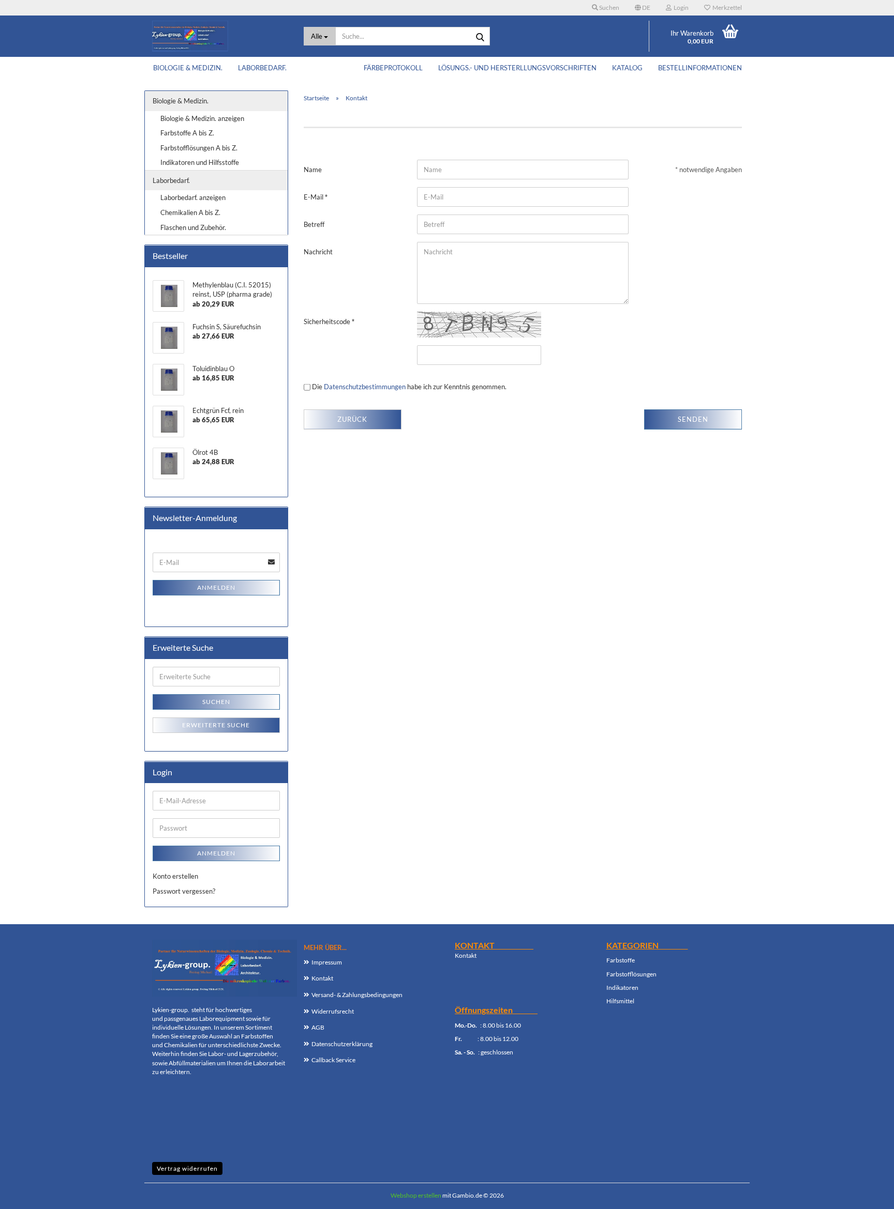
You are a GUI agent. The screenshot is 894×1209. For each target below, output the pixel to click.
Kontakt (322, 978)
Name (313, 169)
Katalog (627, 68)
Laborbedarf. (262, 68)
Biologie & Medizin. (187, 68)
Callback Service (333, 1060)
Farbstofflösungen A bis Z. (198, 148)
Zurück (352, 419)
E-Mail (314, 197)
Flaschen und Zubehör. (193, 227)
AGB (317, 1027)
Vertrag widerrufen (187, 1168)
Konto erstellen (175, 876)
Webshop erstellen (416, 1195)
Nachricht (318, 252)
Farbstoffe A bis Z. (187, 133)
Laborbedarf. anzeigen (193, 197)
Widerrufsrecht (332, 1011)
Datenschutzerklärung (342, 1044)
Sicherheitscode (328, 321)
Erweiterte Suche (216, 725)
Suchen (216, 702)
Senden (693, 419)
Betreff (314, 224)
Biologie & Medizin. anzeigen (202, 118)
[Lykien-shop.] (220, 36)
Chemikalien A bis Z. (190, 212)
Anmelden (216, 587)
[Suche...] (480, 36)
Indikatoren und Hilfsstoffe (199, 162)
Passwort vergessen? (184, 891)
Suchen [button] (608, 7)
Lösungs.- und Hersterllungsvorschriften (517, 68)
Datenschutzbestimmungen (365, 386)
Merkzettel (726, 7)
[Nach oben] (865, 1193)
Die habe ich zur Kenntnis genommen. (409, 386)
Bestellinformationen (700, 68)
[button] (642, 8)
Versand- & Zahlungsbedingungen (357, 995)
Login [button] (680, 7)
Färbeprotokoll (393, 68)
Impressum (326, 962)
